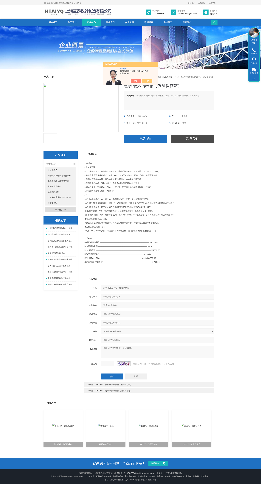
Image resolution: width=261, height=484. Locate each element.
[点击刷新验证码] (123, 363)
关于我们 (72, 22)
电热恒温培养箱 (54, 186)
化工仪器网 (169, 473)
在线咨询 (254, 63)
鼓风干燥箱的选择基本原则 (59, 266)
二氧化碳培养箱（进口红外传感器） (62, 197)
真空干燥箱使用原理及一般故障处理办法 (62, 272)
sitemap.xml (149, 473)
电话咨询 (254, 53)
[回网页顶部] (253, 43)
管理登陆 (178, 473)
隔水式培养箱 (53, 192)
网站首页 (53, 22)
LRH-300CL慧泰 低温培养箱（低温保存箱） (113, 384)
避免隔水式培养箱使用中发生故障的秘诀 (62, 259)
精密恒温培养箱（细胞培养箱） (61, 176)
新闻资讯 (110, 22)
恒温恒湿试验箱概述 (56, 253)
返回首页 (191, 3)
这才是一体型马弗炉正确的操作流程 (62, 247)
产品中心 (91, 22)
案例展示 (148, 22)
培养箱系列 (51, 163)
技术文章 (129, 22)
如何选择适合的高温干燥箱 (59, 234)
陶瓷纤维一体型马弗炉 (63, 444)
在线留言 (202, 3)
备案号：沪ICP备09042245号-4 (129, 473)
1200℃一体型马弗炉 (148, 444)
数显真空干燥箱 (106, 444)
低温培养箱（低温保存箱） (162, 77)
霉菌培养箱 (52, 203)
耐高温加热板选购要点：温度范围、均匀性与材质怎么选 (62, 241)
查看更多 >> (60, 209)
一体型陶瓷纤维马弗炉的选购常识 (62, 228)
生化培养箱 (52, 170)
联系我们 (212, 3)
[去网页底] (253, 78)
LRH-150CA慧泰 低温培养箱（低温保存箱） (113, 391)
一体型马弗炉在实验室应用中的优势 (62, 284)
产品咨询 (145, 138)
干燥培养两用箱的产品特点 (59, 278)
